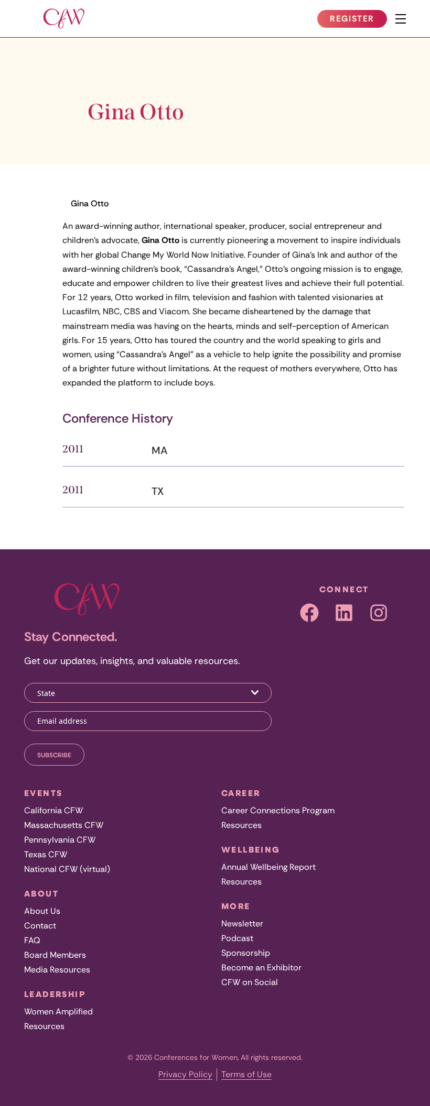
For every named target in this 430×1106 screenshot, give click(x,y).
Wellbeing (251, 849)
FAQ (32, 940)
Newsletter (242, 923)
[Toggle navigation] (400, 19)
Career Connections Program (278, 810)
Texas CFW (45, 854)
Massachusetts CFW (63, 825)
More (236, 906)
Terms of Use (246, 1074)
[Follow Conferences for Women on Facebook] (309, 613)
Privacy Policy (185, 1074)
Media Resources (57, 969)
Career (240, 793)
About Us (42, 910)
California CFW (53, 810)
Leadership (54, 994)
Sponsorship (245, 952)
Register (358, 20)
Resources (44, 1026)
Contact (40, 925)
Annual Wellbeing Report (268, 866)
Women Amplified (58, 1011)
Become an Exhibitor (261, 967)
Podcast (237, 938)
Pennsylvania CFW (59, 839)
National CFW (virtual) (67, 869)
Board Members (55, 954)
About (41, 893)
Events (43, 793)
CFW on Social (249, 982)
